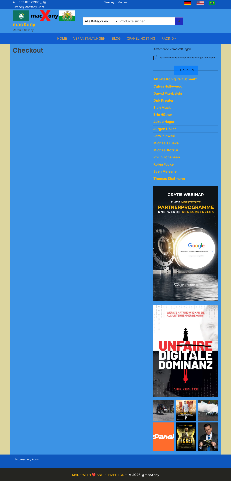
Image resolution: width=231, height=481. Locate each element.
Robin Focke (163, 164)
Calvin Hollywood (167, 86)
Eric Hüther (162, 115)
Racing (168, 38)
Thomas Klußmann (169, 179)
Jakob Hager (164, 122)
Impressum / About (27, 459)
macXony (24, 24)
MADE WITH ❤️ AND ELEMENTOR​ (98, 475)
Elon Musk (162, 108)
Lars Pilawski (164, 136)
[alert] (185, 57)
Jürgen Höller (164, 129)
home (62, 38)
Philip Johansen (166, 157)
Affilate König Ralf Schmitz (175, 79)
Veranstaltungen (89, 38)
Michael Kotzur (165, 150)
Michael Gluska (166, 143)
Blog (116, 38)
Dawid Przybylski (167, 93)
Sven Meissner (165, 171)
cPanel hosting (141, 38)
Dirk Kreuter (163, 100)
